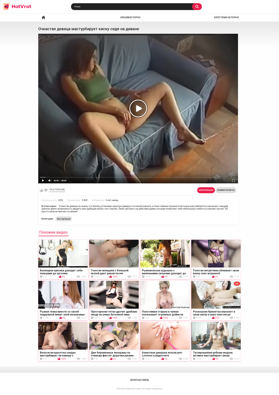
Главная (43, 17)
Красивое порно (130, 17)
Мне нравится (41, 190)
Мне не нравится (45, 190)
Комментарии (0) (226, 190)
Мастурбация (63, 219)
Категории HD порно (226, 17)
